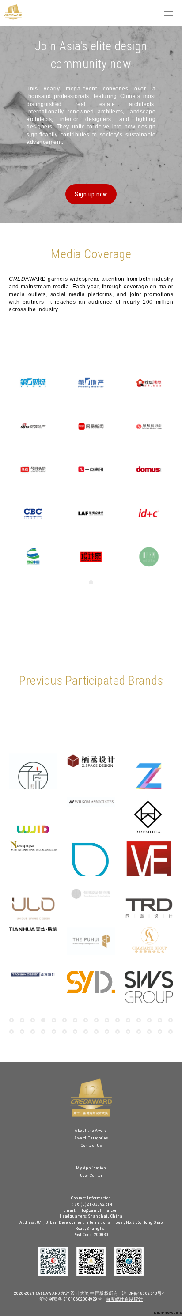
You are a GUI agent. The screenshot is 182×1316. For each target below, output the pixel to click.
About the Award (91, 1130)
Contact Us (91, 1145)
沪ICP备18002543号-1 (144, 1293)
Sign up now (91, 194)
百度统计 (115, 1299)
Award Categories (91, 1137)
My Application (91, 1167)
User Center (91, 1175)
